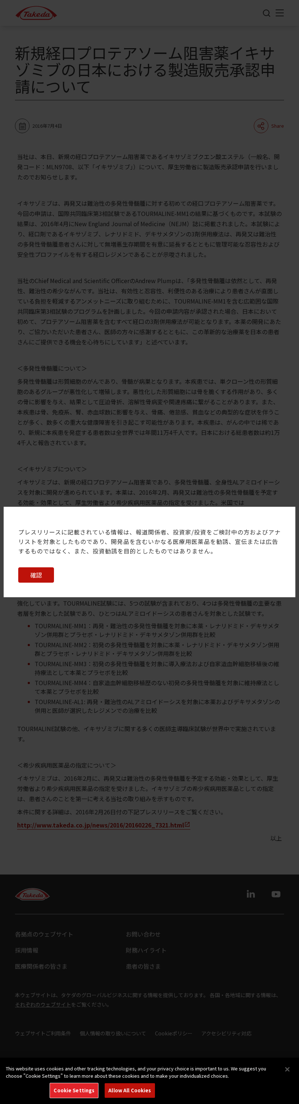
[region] (149, 1081)
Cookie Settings (74, 1090)
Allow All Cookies (129, 1090)
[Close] (287, 1069)
